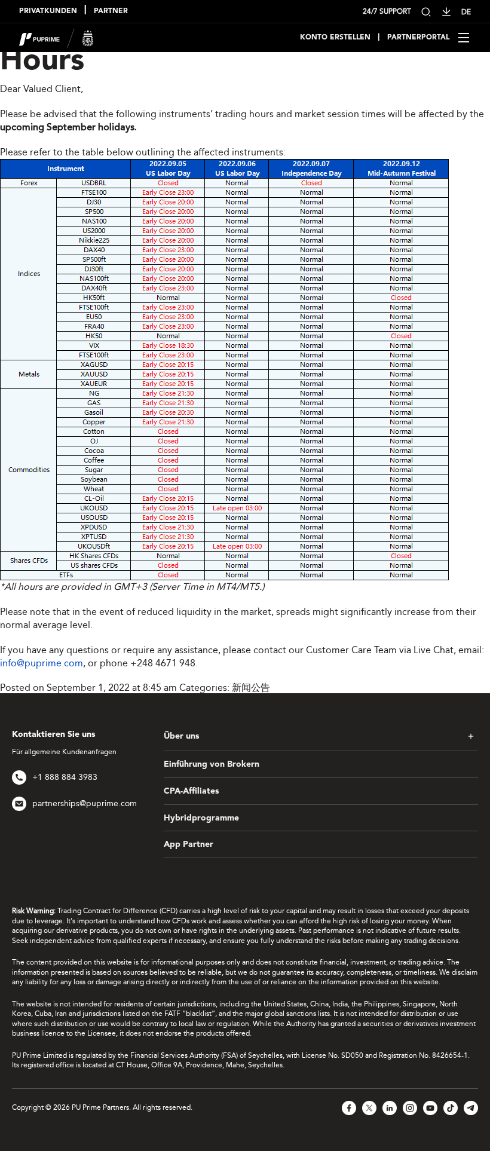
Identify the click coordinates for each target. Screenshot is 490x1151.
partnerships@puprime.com (84, 803)
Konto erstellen (335, 37)
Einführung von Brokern (211, 764)
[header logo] (56, 36)
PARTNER (111, 11)
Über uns (181, 736)
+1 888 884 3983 (64, 777)
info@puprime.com (41, 663)
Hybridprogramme (201, 818)
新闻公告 (251, 687)
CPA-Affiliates (191, 791)
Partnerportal (418, 37)
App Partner (188, 844)
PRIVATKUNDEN (48, 11)
